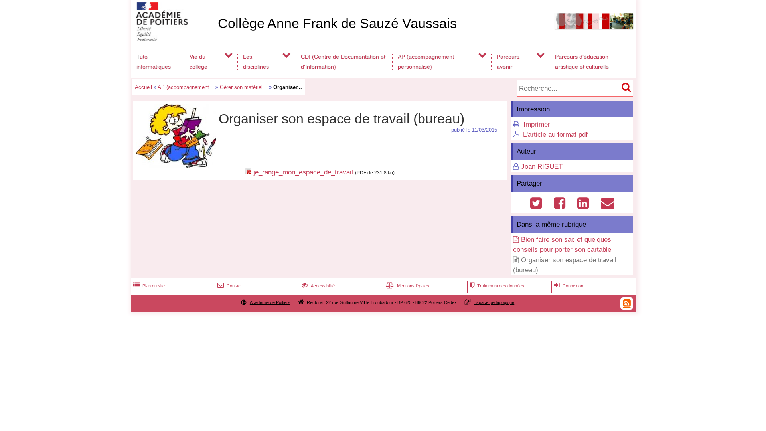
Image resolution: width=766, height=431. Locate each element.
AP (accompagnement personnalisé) (426, 61)
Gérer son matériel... (243, 87)
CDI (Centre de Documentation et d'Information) (343, 61)
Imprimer (536, 124)
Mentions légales (407, 285)
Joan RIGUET (542, 166)
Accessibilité (318, 285)
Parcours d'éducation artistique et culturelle (582, 61)
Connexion (568, 285)
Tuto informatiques (153, 61)
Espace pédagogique (494, 302)
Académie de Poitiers (270, 302)
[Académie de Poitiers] (173, 39)
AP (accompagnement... (186, 87)
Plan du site (149, 285)
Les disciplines (256, 61)
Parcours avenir (508, 61)
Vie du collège (198, 61)
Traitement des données (497, 285)
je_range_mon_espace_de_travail (303, 172)
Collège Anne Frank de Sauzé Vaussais (337, 23)
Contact (229, 285)
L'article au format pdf (555, 134)
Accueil (143, 87)
